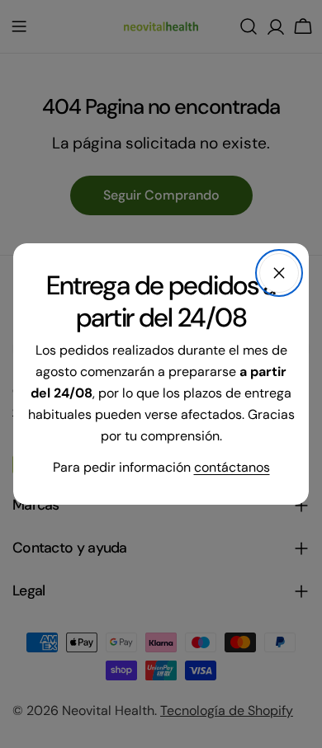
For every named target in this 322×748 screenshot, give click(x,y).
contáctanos (232, 467)
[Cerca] (279, 273)
